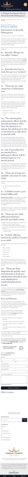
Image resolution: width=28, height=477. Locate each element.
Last (16, 361)
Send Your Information (13, 388)
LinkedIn (14, 26)
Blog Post (3, 426)
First (2, 361)
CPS (2, 428)
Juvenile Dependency (6, 439)
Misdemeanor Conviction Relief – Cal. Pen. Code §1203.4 (10, 347)
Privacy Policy (19, 464)
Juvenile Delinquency (10, 352)
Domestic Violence (5, 433)
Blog (4, 19)
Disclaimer (13, 464)
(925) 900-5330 (14, 341)
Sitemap (25, 464)
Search (24, 419)
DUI (1, 435)
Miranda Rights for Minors (21, 348)
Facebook (4, 26)
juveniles (25, 60)
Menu (25, 5)
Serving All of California (15, 9)
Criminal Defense (4, 431)
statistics (15, 313)
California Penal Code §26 (7, 197)
